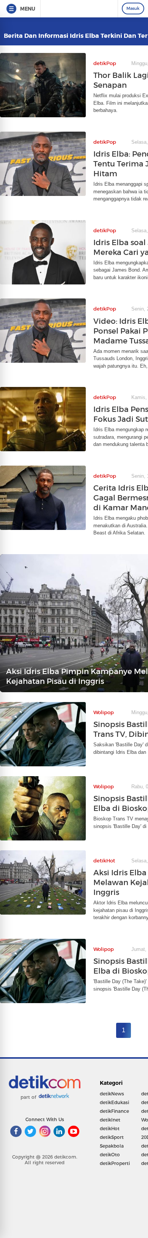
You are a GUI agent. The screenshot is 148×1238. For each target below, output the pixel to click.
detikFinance (114, 1111)
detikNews (112, 1094)
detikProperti (115, 1163)
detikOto (110, 1154)
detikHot (110, 1128)
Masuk (133, 8)
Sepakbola (112, 1146)
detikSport (112, 1137)
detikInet (110, 1120)
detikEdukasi (114, 1102)
